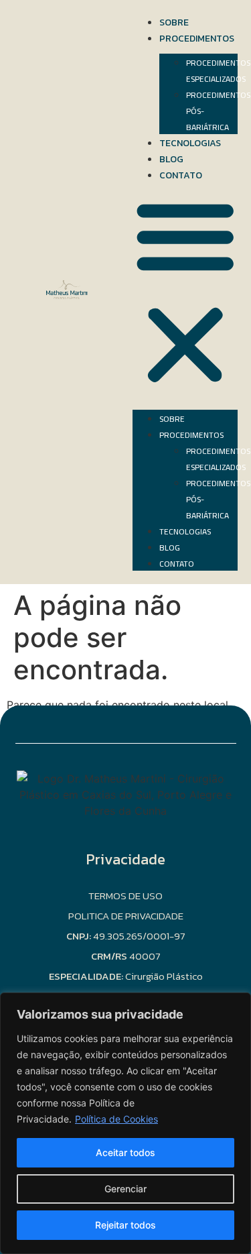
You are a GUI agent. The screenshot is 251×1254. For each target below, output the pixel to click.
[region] (125, 1123)
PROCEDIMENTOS (196, 39)
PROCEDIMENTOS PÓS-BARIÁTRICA (218, 111)
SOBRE (174, 22)
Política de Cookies (116, 1119)
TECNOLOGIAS (190, 143)
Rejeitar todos (125, 1225)
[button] (185, 292)
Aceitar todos (125, 1152)
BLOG (171, 159)
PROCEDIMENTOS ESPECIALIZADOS (218, 71)
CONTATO (180, 175)
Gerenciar (125, 1188)
